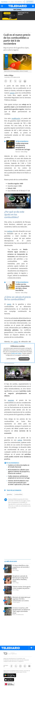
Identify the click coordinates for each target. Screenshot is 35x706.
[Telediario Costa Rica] (17, 6)
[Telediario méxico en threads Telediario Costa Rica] (24, 666)
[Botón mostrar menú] (2, 6)
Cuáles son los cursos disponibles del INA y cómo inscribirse (22, 287)
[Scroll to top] (31, 648)
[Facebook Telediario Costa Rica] (11, 666)
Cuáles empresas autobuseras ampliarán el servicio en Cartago (22, 146)
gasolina (9, 494)
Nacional (17, 9)
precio (9, 304)
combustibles (18, 494)
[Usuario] (33, 6)
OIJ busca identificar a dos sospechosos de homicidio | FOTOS (20, 567)
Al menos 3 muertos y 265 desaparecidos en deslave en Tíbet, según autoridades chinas (21, 610)
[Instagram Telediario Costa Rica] (20, 666)
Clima (12, 2)
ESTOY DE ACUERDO (24, 359)
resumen (11, 400)
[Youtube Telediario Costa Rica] (29, 666)
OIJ (9, 2)
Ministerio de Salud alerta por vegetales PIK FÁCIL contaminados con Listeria (21, 599)
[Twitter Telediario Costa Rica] (15, 666)
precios (12, 93)
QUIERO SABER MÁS (11, 359)
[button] (5, 81)
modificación (15, 118)
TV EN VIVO (30, 2)
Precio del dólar (18, 2)
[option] (18, 63)
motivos (10, 231)
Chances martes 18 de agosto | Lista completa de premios (21, 587)
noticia (20, 440)
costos (16, 341)
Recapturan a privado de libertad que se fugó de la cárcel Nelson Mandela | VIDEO (20, 578)
